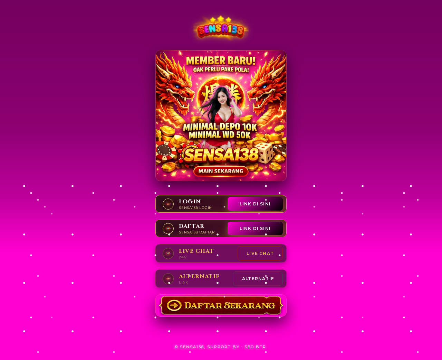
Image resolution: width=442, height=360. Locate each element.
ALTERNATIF (258, 278)
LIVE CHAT (260, 253)
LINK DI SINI (255, 203)
